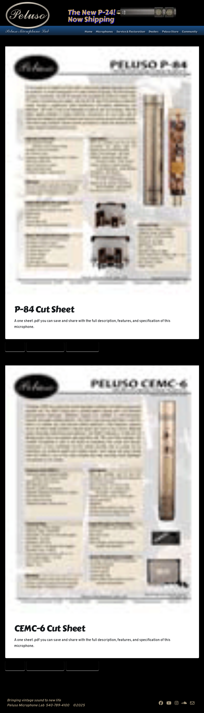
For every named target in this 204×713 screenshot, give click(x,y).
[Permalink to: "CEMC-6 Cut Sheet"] (102, 490)
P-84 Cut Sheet (44, 309)
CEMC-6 (15, 347)
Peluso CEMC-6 (82, 347)
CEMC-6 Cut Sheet (45, 347)
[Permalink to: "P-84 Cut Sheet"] (102, 171)
